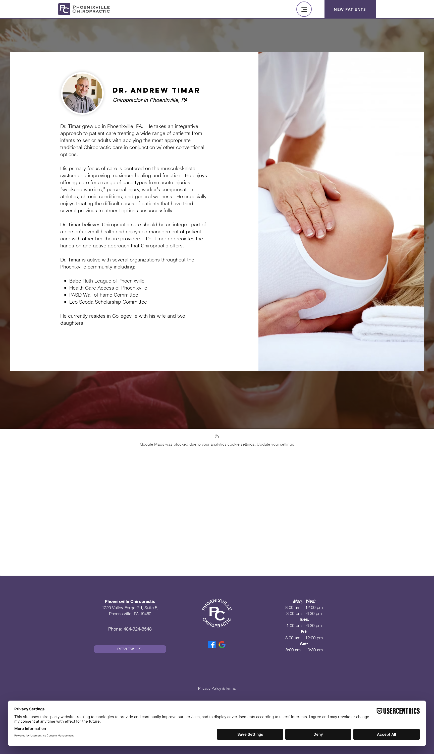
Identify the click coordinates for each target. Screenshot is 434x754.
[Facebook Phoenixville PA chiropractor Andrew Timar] (212, 644)
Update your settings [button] (275, 444)
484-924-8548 (138, 629)
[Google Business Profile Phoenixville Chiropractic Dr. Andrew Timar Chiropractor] (222, 644)
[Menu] (304, 9)
